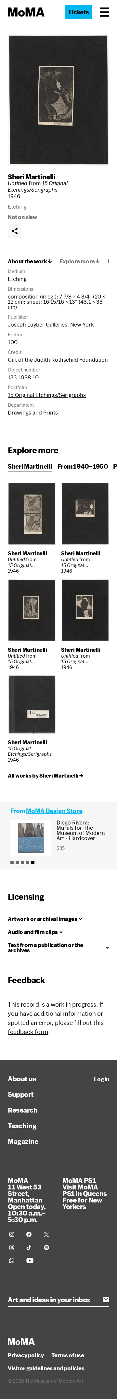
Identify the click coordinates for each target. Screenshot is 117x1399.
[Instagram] (14, 1234)
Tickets (78, 12)
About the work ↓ (30, 261)
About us (22, 1079)
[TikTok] (31, 1247)
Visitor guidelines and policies (46, 1368)
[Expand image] (58, 100)
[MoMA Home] (26, 12)
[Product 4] (27, 862)
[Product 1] (12, 862)
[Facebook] (31, 1234)
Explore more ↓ (80, 261)
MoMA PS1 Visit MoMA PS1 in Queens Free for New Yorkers (84, 1193)
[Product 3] (22, 862)
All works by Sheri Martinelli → (46, 775)
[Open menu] (104, 12)
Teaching (22, 1125)
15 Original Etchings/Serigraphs (47, 395)
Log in (101, 1079)
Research (22, 1110)
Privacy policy (26, 1355)
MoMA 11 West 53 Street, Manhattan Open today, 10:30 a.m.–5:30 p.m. (27, 1199)
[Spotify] (49, 1247)
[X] (49, 1234)
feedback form (28, 1031)
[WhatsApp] (14, 1260)
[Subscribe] (106, 1299)
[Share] (14, 231)
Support (21, 1094)
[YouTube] (31, 1260)
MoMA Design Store (54, 810)
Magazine (23, 1141)
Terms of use (67, 1355)
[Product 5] (32, 862)
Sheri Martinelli (31, 177)
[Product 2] (17, 862)
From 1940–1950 (83, 466)
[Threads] (14, 1247)
